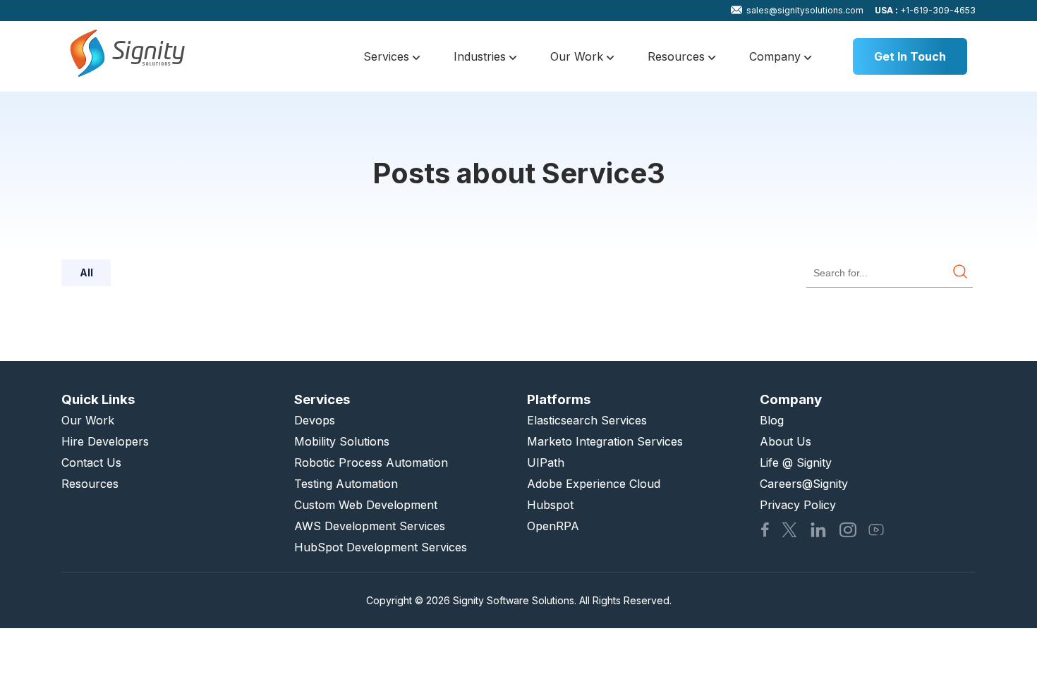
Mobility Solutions (341, 441)
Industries (481, 56)
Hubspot (550, 505)
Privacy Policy (798, 505)
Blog (772, 420)
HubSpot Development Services (380, 547)
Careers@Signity (804, 484)
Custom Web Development (365, 505)
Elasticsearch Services (587, 420)
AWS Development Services (369, 526)
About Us (785, 441)
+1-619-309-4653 (925, 10)
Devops (314, 420)
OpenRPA (553, 526)
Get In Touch (910, 56)
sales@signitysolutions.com (804, 10)
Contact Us (91, 462)
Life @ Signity (796, 462)
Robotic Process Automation (371, 462)
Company (776, 56)
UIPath (545, 462)
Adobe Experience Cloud (593, 484)
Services (388, 56)
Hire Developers (105, 441)
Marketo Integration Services (605, 441)
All (86, 272)
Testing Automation (346, 484)
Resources (678, 56)
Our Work (578, 56)
